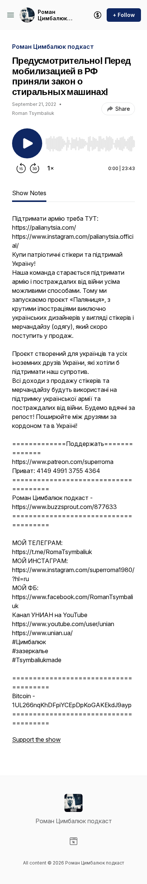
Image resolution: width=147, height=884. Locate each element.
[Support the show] (97, 15)
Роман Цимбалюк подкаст (52, 15)
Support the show (36, 739)
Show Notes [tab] (29, 193)
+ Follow (124, 15)
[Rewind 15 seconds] (21, 168)
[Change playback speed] (50, 168)
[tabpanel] (73, 482)
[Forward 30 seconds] (34, 168)
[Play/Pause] (27, 143)
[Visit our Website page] (73, 841)
